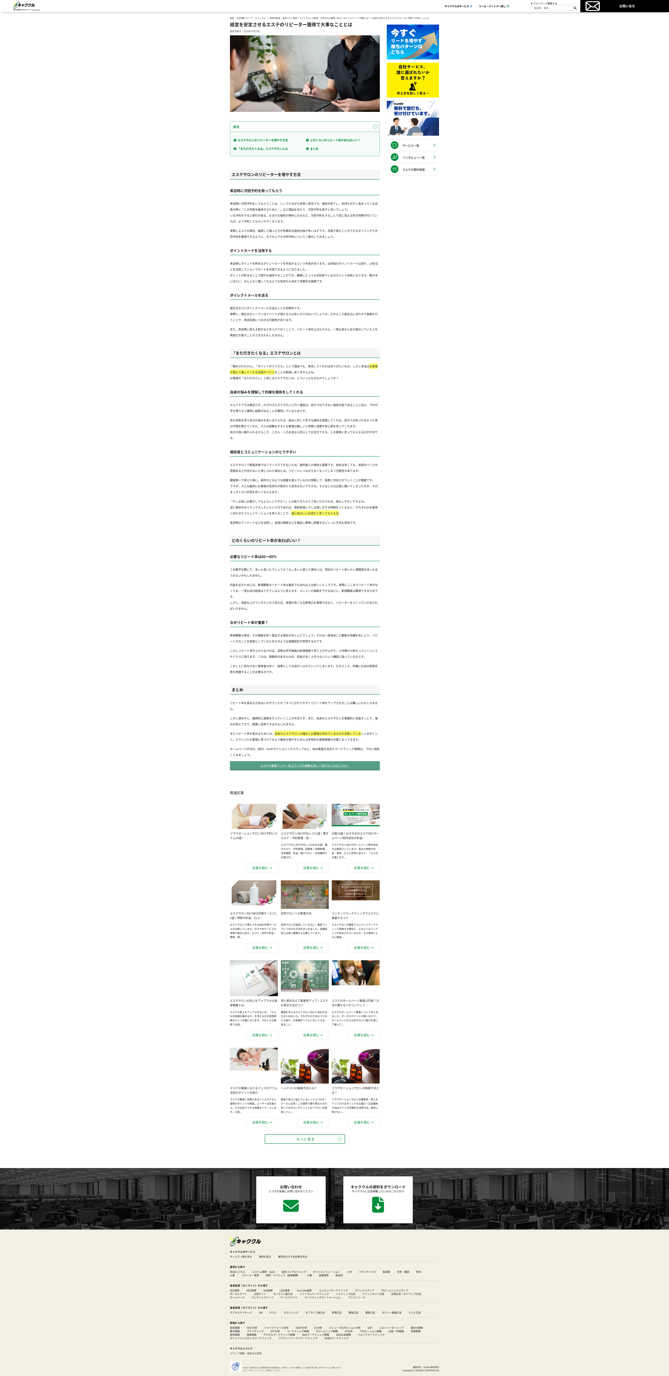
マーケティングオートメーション (323, 1297)
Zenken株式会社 (431, 1367)
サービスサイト (289, 1297)
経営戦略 (235, 1327)
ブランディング (255, 1331)
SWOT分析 (301, 1327)
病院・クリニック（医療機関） (283, 1275)
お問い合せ (627, 6)
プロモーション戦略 (371, 1331)
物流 (418, 1271)
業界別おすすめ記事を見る (292, 1256)
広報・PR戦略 (396, 1331)
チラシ (273, 1312)
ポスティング (291, 1312)
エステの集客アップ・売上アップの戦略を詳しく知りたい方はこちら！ (304, 765)
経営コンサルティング (294, 1271)
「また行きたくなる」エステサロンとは (263, 148)
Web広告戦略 (343, 1334)
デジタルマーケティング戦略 (279, 1334)
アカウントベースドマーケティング (297, 1338)
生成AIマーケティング (336, 1338)
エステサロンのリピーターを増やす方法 (263, 140)
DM (261, 1312)
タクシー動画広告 (392, 1312)
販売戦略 (235, 1334)
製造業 (386, 1271)
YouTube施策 (304, 1290)
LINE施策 (285, 1290)
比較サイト (260, 1294)
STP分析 (275, 1331)
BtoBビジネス (237, 1271)
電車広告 (370, 1312)
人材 (349, 1271)
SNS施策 (268, 1290)
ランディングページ (263, 1297)
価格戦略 (251, 1334)
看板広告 (353, 1312)
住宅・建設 (403, 1271)
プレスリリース (356, 1297)
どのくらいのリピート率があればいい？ (335, 140)
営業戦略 (416, 1331)
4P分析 (349, 1331)
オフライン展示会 (315, 1312)
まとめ (314, 148)
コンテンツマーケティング (333, 1290)
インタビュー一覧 (413, 157)
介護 (309, 1275)
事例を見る (265, 1256)
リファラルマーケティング (314, 1294)
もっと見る (305, 1139)
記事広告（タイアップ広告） (407, 1294)
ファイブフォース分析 (276, 1327)
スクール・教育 (250, 1275)
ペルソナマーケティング (371, 1334)
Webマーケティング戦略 (315, 1334)
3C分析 (318, 1327)
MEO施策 (251, 1290)
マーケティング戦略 (298, 1331)
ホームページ (237, 1297)
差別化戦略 (417, 1327)
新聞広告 (337, 1312)
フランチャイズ (367, 1271)
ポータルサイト (238, 1294)
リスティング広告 (345, 1294)
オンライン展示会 (283, 1294)
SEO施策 (234, 1290)
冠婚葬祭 (324, 1275)
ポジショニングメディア (394, 1290)
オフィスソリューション (326, 1271)
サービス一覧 (410, 145)
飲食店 (339, 1275)
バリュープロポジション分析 (345, 1327)
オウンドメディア (364, 1290)
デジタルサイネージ (241, 1312)
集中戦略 (235, 1331)
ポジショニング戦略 (327, 1331)
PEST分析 (252, 1327)
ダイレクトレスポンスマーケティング (250, 1338)
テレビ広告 (415, 1312)
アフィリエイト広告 (373, 1294)
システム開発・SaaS (263, 1271)
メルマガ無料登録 (413, 169)
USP (370, 1327)
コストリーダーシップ (391, 1327)
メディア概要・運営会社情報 (246, 1353)
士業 (232, 1275)
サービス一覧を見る (241, 1256)
